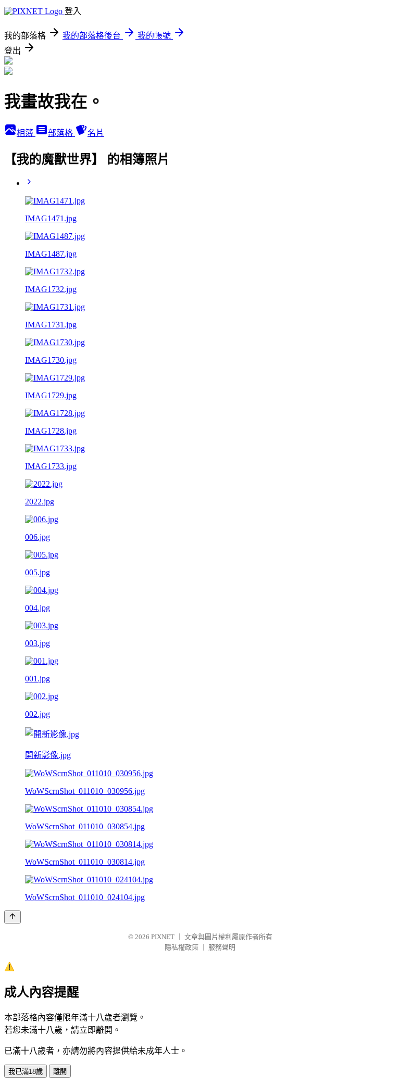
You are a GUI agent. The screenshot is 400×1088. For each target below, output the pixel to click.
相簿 (26, 133)
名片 (96, 133)
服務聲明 (221, 947)
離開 (60, 1072)
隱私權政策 (181, 947)
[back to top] (12, 916)
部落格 (61, 133)
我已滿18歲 (25, 1072)
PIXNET (162, 937)
